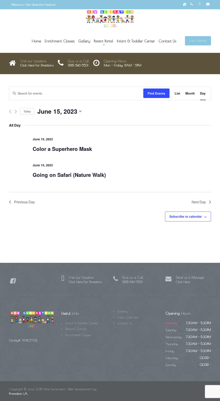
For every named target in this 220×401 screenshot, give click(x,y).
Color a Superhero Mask (62, 148)
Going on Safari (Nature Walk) (69, 174)
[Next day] (16, 112)
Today (27, 111)
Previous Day (24, 201)
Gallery (84, 41)
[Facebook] (184, 4)
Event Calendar (197, 40)
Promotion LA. (18, 393)
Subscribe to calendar (186, 216)
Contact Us (167, 41)
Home (36, 41)
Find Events (156, 93)
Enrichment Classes (60, 41)
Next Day (199, 201)
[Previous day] (10, 112)
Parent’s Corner (76, 329)
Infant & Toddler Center (136, 41)
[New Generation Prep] (110, 19)
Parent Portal (103, 41)
